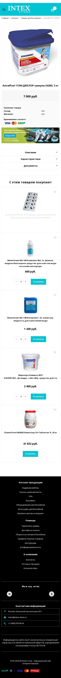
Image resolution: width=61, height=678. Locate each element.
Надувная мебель (30, 487)
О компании (30, 554)
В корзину (38, 281)
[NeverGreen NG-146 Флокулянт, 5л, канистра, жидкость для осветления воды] (30, 304)
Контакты (30, 559)
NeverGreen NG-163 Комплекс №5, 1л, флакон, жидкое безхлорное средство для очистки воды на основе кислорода (30, 263)
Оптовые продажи (30, 564)
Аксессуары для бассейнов (30, 509)
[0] (52, 10)
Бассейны (30, 500)
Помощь (31, 520)
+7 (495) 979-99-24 (16, 623)
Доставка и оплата (31, 530)
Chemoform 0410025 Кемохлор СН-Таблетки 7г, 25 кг (30, 432)
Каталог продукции (30, 482)
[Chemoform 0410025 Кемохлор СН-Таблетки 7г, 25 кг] (30, 418)
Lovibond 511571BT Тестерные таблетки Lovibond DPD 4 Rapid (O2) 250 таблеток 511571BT (30, 216)
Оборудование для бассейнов (30, 505)
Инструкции (30, 543)
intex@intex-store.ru (17, 617)
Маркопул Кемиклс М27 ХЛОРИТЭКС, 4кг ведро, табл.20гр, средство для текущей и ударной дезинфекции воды (30, 376)
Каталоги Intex (30, 568)
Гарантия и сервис (30, 526)
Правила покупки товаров (30, 538)
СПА (30, 496)
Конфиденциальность (30, 547)
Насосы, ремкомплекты (31, 492)
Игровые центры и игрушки (30, 513)
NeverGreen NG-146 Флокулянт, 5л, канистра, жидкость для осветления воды (30, 319)
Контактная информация (30, 605)
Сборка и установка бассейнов (30, 534)
